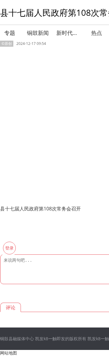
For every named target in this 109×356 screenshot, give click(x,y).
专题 (9, 32)
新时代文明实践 (67, 32)
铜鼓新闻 (38, 32)
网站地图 (8, 353)
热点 (96, 32)
